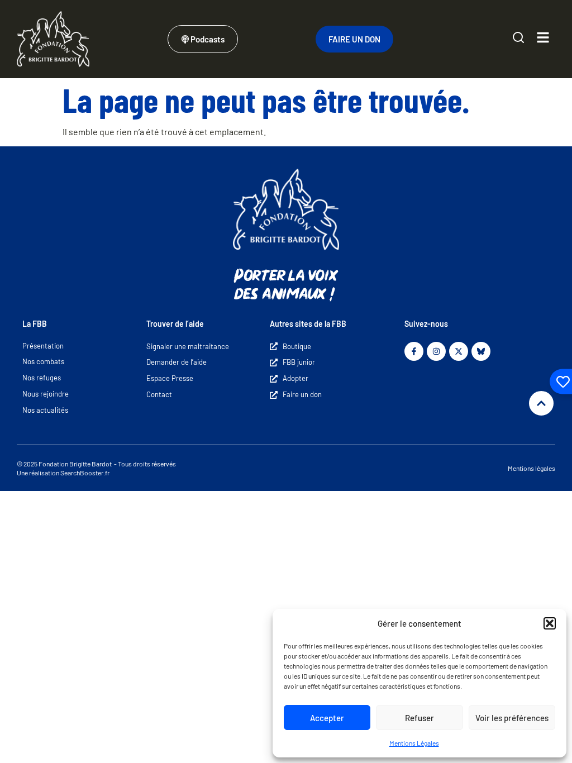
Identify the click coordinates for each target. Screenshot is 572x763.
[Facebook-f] (413, 351)
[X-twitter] (458, 351)
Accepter (327, 718)
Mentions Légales (414, 743)
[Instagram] (436, 351)
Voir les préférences (512, 718)
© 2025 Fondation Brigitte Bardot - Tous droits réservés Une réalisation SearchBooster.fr (96, 468)
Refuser (419, 718)
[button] (549, 623)
